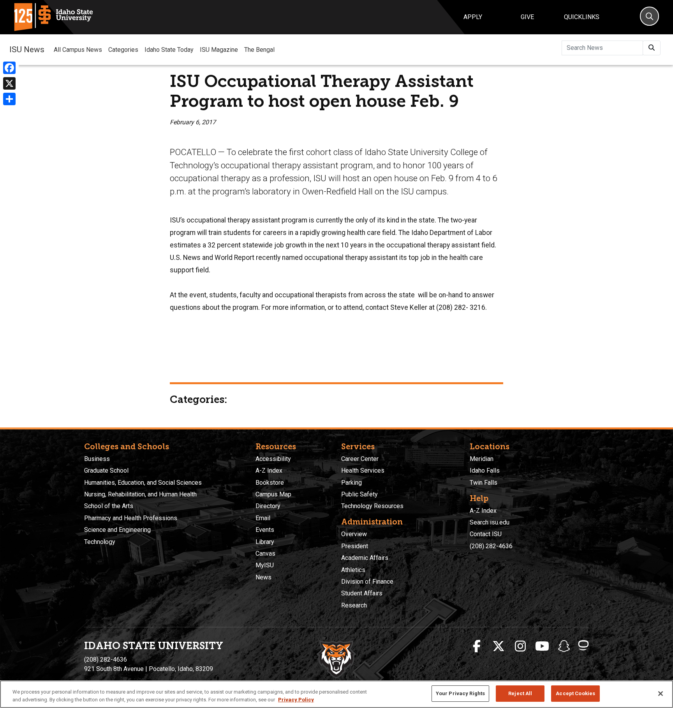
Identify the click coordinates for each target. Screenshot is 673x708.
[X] (9, 83)
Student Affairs (361, 593)
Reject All (520, 693)
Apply (472, 17)
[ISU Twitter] (498, 646)
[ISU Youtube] (542, 646)
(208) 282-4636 (491, 546)
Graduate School (106, 470)
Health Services (362, 470)
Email (262, 518)
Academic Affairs (364, 557)
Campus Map (273, 494)
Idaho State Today (169, 49)
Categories (123, 49)
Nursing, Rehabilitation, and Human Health (140, 494)
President (354, 546)
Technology (99, 542)
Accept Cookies (575, 693)
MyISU (264, 565)
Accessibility (273, 459)
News (263, 577)
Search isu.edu (489, 522)
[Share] (9, 99)
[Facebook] (9, 68)
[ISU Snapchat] (564, 646)
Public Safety (359, 494)
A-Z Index (268, 470)
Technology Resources (372, 506)
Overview (354, 534)
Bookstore (269, 482)
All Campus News (78, 49)
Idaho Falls (485, 470)
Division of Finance (367, 581)
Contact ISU (486, 534)
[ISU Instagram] (520, 646)
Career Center (360, 459)
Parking (351, 482)
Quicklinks (581, 17)
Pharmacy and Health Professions (130, 518)
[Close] (660, 693)
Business (97, 459)
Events (264, 529)
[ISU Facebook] (476, 646)
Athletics (353, 570)
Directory (267, 506)
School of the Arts (108, 506)
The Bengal (259, 49)
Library (264, 542)
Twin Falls (483, 482)
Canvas (265, 553)
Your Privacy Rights (460, 693)
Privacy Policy (296, 700)
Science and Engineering (117, 529)
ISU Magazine (219, 49)
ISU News (26, 49)
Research (354, 605)
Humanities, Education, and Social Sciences (143, 482)
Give (527, 17)
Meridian (481, 459)
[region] (336, 694)
